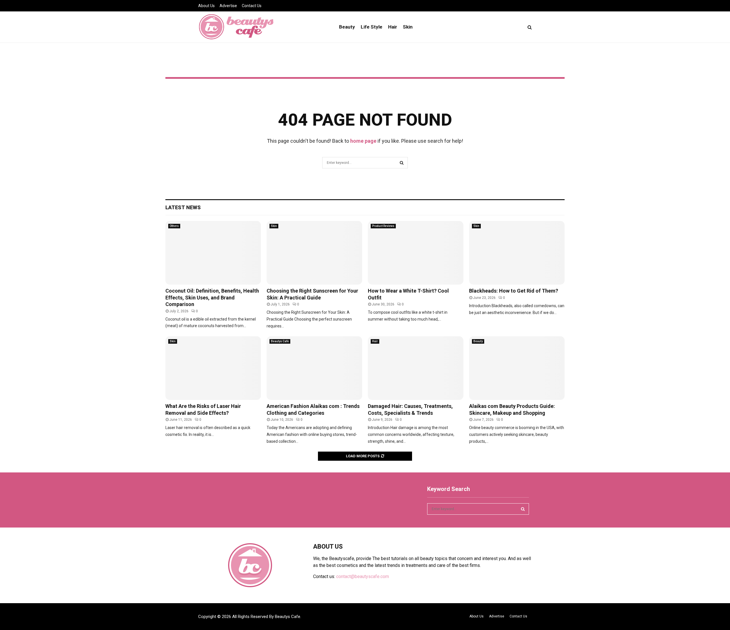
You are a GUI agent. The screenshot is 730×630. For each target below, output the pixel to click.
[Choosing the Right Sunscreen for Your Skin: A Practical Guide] (314, 253)
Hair (392, 27)
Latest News (183, 207)
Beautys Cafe (280, 341)
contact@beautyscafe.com (362, 576)
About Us (206, 5)
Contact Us (251, 5)
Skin (408, 27)
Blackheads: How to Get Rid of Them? (513, 291)
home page (363, 141)
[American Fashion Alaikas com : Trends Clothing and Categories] (314, 368)
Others (174, 226)
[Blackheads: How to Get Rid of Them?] (517, 253)
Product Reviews (383, 226)
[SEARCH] (523, 509)
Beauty (347, 27)
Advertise (228, 5)
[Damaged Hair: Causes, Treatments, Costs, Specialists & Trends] (415, 368)
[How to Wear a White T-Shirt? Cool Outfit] (415, 253)
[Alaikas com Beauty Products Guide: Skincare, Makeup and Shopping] (517, 368)
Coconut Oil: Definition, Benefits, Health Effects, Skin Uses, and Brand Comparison (212, 297)
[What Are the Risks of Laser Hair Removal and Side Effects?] (213, 368)
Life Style (371, 27)
